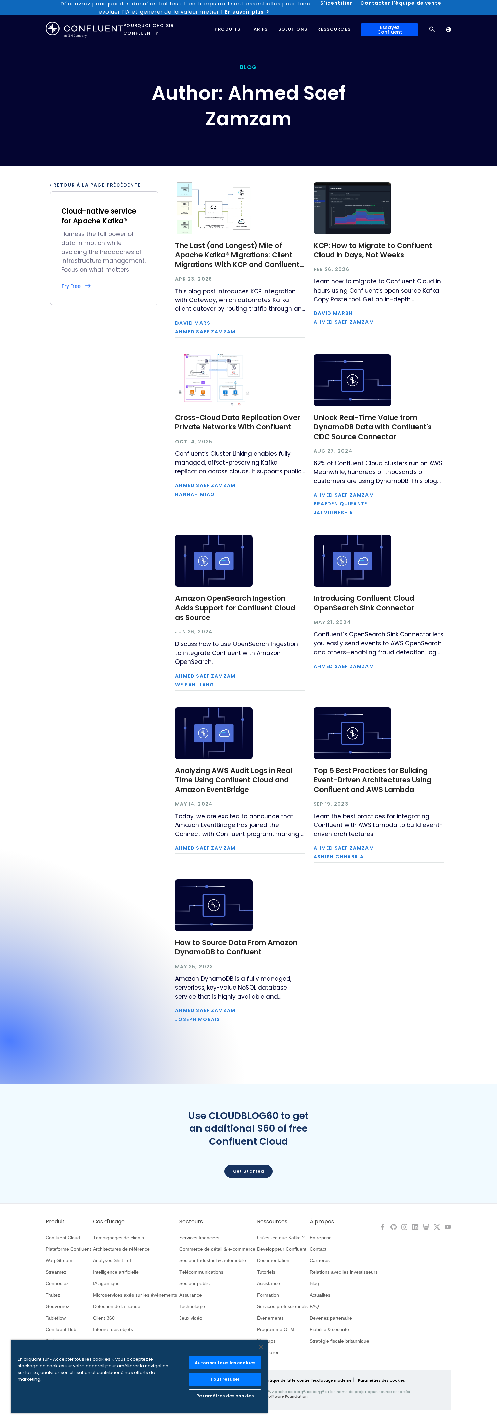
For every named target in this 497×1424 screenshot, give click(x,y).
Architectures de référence (121, 1249)
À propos (322, 1221)
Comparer (268, 1352)
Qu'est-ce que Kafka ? (281, 1237)
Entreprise (321, 1237)
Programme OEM (275, 1329)
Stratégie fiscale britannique (339, 1341)
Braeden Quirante (341, 503)
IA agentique (106, 1283)
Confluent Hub (61, 1329)
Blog (314, 1283)
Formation (268, 1295)
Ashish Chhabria (339, 856)
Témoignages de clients (118, 1237)
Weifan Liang (194, 685)
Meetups (266, 1341)
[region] (139, 1376)
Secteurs (191, 1221)
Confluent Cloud (63, 1237)
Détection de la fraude (116, 1306)
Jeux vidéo (190, 1318)
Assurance (190, 1295)
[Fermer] (261, 1347)
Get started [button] (248, 1171)
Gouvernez (57, 1306)
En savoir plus (244, 11)
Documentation (273, 1260)
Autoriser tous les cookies (225, 1362)
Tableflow (56, 1318)
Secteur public (194, 1283)
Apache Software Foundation (279, 1396)
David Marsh (194, 323)
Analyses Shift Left (113, 1260)
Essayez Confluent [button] (389, 29)
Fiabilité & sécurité (329, 1329)
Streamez (56, 1272)
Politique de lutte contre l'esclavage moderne (307, 1380)
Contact (318, 1249)
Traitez (53, 1295)
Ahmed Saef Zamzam (205, 331)
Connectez (57, 1283)
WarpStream (59, 1260)
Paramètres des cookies (381, 1380)
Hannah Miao (195, 494)
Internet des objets (113, 1329)
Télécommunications (201, 1272)
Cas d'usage (109, 1221)
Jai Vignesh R (333, 512)
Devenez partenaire (331, 1318)
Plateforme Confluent (68, 1249)
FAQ (314, 1306)
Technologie (192, 1306)
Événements (270, 1318)
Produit (55, 1221)
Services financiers (199, 1237)
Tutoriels (266, 1272)
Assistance (268, 1283)
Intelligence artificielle (116, 1272)
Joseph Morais (197, 1019)
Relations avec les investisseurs (344, 1272)
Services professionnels (282, 1306)
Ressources (272, 1221)
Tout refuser (225, 1379)
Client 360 (104, 1318)
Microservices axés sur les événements (135, 1295)
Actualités (320, 1295)
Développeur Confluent (281, 1249)
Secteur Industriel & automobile (212, 1260)
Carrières (320, 1260)
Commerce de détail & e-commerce (217, 1249)
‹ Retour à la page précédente (95, 185)
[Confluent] (84, 30)
